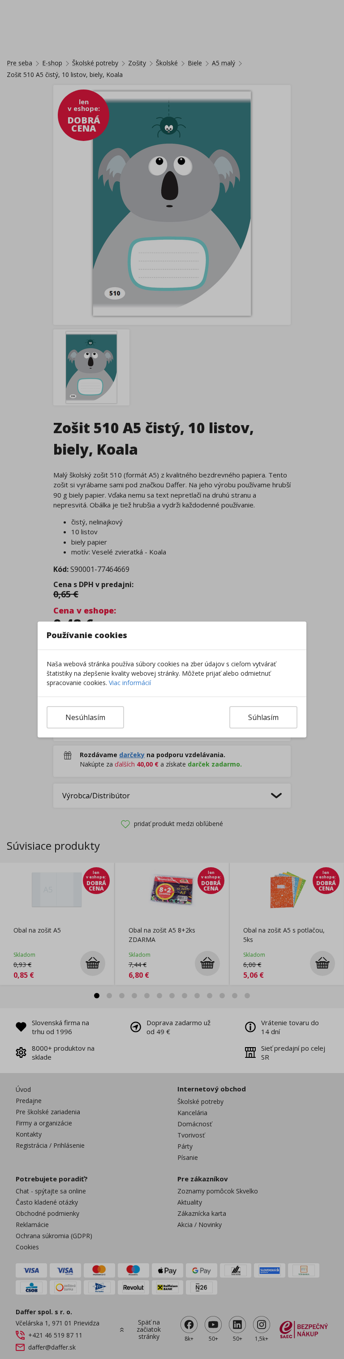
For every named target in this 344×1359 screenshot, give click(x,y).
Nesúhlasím (85, 717)
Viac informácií (130, 682)
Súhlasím (263, 717)
